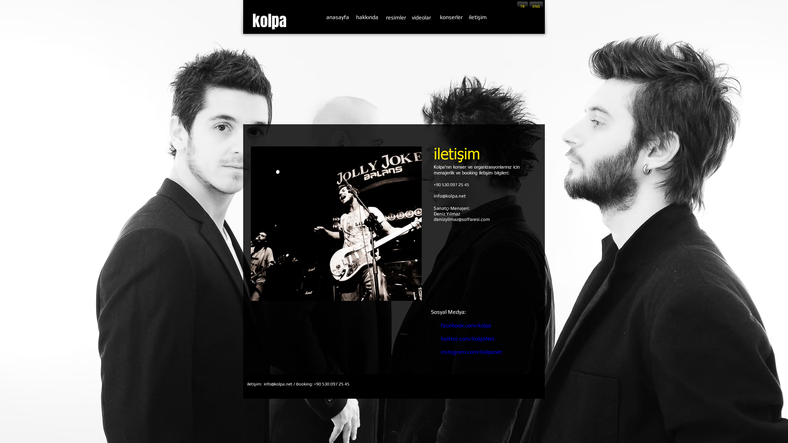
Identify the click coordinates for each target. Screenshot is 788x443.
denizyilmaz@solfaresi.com (462, 219)
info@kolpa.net (450, 195)
